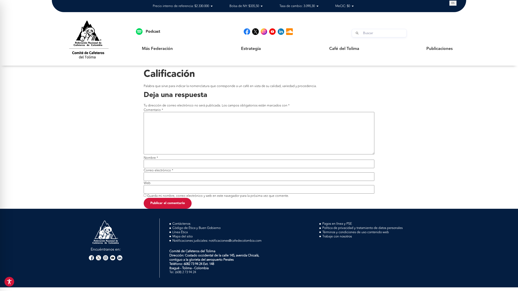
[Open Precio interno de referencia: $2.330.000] (211, 6)
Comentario (153, 110)
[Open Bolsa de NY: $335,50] (261, 6)
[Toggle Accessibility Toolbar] (9, 281)
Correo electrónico (158, 170)
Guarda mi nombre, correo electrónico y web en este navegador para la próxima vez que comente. (218, 195)
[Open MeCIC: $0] (352, 6)
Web (147, 183)
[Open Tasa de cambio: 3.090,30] (317, 6)
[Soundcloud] (289, 31)
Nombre (151, 157)
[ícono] (255, 31)
